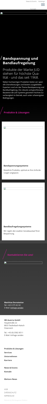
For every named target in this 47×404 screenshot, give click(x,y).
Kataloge (41, 1)
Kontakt (33, 9)
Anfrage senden (16, 308)
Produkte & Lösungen (14, 348)
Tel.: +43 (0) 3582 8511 (13, 332)
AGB (6, 389)
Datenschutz (10, 392)
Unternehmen (10, 356)
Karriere (8, 360)
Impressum (9, 396)
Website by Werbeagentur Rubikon (15, 400)
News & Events (31, 1)
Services (8, 352)
